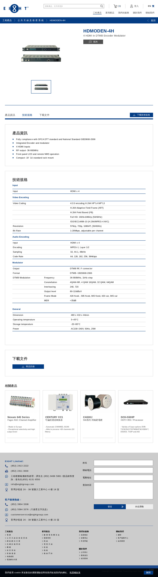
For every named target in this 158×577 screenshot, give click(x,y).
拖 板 (46, 550)
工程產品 (97, 13)
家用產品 (110, 13)
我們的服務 (123, 13)
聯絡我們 (150, 13)
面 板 (46, 547)
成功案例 (84, 558)
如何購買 (121, 541)
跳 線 (46, 541)
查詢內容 (87, 485)
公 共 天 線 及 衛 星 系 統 (31, 20)
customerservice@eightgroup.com (29, 514)
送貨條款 (84, 535)
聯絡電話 (87, 470)
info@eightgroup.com (22, 484)
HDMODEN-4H (57, 20)
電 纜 (9, 535)
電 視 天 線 (48, 544)
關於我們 (137, 13)
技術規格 (27, 115)
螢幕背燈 (47, 538)
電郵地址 (87, 477)
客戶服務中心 (123, 538)
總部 (119, 535)
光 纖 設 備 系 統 (13, 544)
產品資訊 (10, 115)
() (119, 6)
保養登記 (84, 538)
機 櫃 (9, 547)
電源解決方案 (12, 559)
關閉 (148, 572)
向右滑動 (139, 506)
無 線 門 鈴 (48, 553)
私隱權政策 (75, 572)
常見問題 (84, 541)
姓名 (85, 463)
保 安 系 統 (11, 550)
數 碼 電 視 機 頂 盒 (52, 535)
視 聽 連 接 (11, 553)
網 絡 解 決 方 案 (13, 541)
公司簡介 (84, 552)
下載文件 (44, 115)
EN (149, 6)
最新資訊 (84, 555)
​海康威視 (10, 556)
